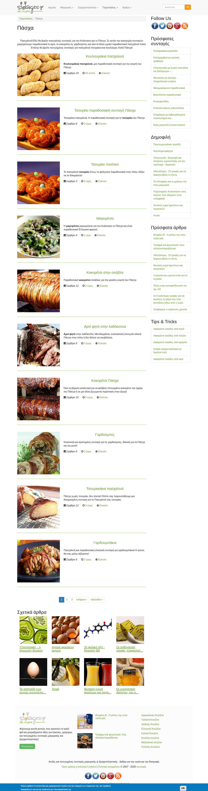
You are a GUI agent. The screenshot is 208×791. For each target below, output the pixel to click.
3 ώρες (88, 123)
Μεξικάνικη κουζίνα (151, 742)
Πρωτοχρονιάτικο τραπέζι (167, 144)
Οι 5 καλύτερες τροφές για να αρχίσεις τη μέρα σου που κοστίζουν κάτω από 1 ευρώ (168, 299)
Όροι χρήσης (69, 766)
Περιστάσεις (109, 7)
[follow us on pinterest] (169, 25)
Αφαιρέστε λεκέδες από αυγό (168, 329)
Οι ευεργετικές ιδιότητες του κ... (127, 690)
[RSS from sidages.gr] (184, 25)
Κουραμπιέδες (161, 101)
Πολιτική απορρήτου (109, 766)
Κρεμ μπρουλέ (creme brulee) (169, 125)
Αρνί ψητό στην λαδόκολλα (105, 327)
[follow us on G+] (177, 25)
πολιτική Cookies (87, 766)
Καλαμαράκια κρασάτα (165, 51)
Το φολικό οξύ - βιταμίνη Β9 (94, 648)
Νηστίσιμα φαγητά (163, 151)
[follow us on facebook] (155, 25)
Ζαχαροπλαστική (87, 7)
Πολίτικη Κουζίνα (150, 747)
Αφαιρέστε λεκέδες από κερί (168, 359)
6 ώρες (89, 397)
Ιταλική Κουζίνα (149, 733)
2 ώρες (88, 181)
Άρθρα (126, 7)
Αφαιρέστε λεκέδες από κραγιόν (170, 342)
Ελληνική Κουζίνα (150, 729)
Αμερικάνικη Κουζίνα (152, 715)
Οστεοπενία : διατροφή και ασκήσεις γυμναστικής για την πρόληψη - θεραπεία (169, 161)
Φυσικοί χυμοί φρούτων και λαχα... (97, 690)
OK (183, 788)
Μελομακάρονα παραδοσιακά (169, 88)
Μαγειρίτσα (105, 218)
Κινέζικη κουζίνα (150, 738)
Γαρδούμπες (105, 435)
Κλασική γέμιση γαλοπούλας (168, 108)
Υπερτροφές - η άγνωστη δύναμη (31, 648)
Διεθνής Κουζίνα (150, 724)
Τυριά (55, 689)
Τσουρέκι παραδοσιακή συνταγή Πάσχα (105, 110)
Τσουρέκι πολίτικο (105, 164)
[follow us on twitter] (162, 25)
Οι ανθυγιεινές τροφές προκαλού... (129, 648)
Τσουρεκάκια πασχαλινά (104, 489)
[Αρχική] (31, 7)
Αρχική (52, 7)
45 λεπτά (90, 73)
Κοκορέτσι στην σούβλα (104, 272)
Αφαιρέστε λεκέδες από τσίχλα (169, 335)
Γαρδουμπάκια (104, 543)
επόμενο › (81, 599)
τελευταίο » (97, 599)
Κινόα (156, 215)
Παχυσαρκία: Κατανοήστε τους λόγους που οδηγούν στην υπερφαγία (169, 195)
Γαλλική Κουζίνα (150, 719)
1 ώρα (87, 235)
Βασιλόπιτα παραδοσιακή (167, 94)
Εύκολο (106, 73)
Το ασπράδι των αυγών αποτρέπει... (32, 690)
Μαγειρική (66, 7)
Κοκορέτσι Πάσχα (104, 381)
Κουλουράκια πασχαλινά (105, 56)
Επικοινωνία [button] (27, 746)
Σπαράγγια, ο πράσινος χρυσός (170, 309)
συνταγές (141, 766)
